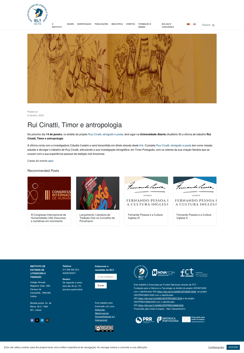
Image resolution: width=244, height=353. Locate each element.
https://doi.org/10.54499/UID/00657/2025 (176, 291)
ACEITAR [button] (233, 347)
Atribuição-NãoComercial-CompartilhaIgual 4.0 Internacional (105, 315)
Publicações (101, 24)
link (141, 145)
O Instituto (57, 25)
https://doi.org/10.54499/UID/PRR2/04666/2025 (160, 305)
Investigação (84, 24)
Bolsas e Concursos (168, 25)
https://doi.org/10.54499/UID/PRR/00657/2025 (160, 298)
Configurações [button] (216, 347)
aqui (50, 161)
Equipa (70, 24)
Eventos (130, 24)
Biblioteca (117, 24)
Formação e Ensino (144, 25)
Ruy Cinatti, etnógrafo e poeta (105, 134)
